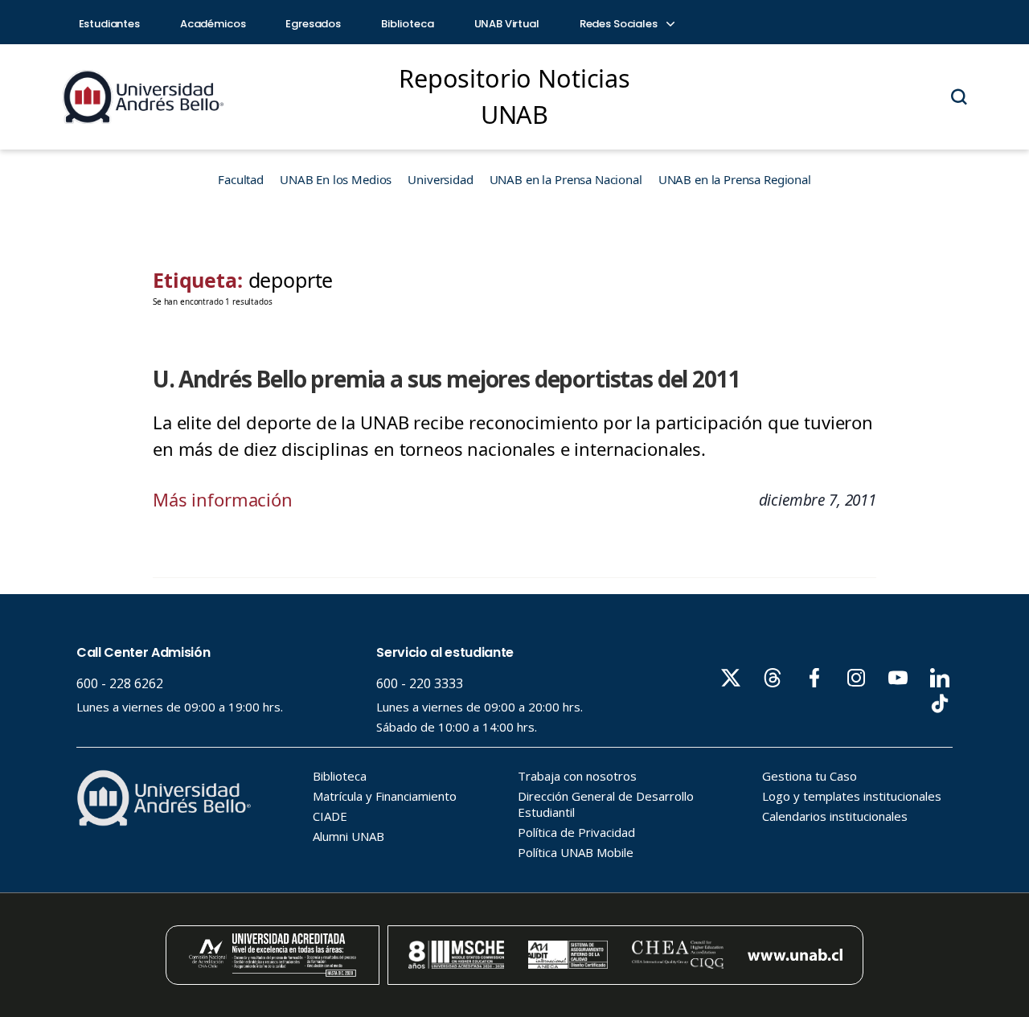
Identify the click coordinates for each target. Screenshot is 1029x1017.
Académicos (213, 23)
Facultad (241, 179)
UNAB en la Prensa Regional (734, 179)
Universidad (440, 179)
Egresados (313, 23)
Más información (223, 499)
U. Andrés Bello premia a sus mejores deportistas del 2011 (446, 378)
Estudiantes (109, 23)
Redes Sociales (620, 23)
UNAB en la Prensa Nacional (566, 179)
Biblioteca (407, 23)
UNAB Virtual (506, 23)
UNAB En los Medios (336, 179)
